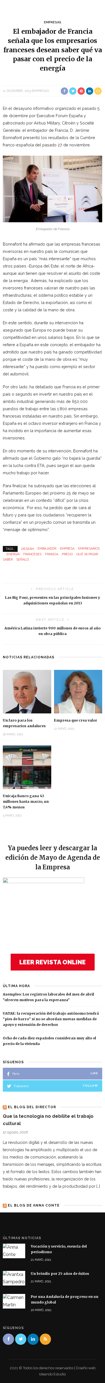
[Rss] (45, 1339)
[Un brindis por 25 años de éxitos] (14, 1277)
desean (27, 548)
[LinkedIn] (33, 1339)
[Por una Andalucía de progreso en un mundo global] (14, 1300)
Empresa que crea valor (75, 720)
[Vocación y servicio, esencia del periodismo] (14, 1250)
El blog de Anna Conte (34, 1205)
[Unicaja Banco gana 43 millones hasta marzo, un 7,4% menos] (27, 766)
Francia (51, 554)
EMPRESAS (52, 22)
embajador (47, 548)
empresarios (89, 548)
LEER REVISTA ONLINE (52, 962)
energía (13, 554)
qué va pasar (87, 554)
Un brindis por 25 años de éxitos (60, 1273)
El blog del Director (32, 1107)
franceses (32, 554)
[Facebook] (8, 1339)
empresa (67, 548)
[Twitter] (20, 1339)
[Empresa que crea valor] (78, 691)
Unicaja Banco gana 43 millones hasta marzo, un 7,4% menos (26, 801)
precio (67, 554)
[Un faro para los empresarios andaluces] (27, 691)
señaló (22, 559)
